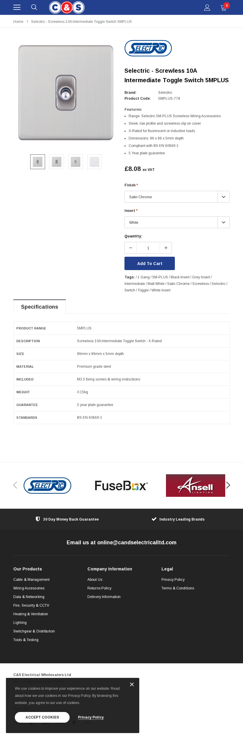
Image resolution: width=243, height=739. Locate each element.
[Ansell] (196, 485)
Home (18, 22)
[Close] (132, 684)
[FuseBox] (121, 485)
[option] (66, 92)
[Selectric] (47, 485)
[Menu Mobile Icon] (16, 7)
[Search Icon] (34, 7)
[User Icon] (207, 7)
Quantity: (133, 236)
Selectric (165, 93)
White (133, 223)
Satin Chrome (140, 197)
